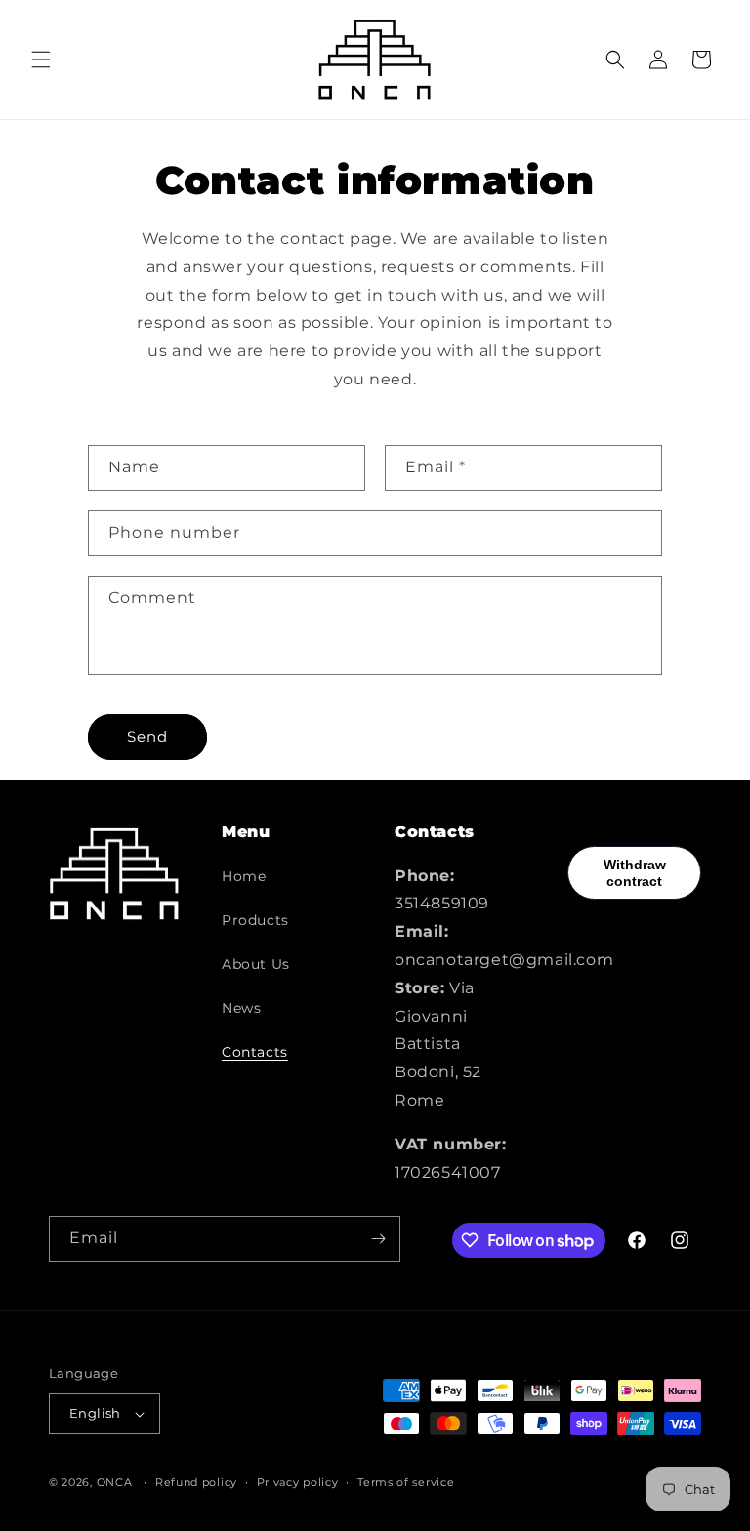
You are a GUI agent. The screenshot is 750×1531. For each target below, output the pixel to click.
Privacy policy (298, 1482)
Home (244, 876)
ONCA (115, 1482)
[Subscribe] (377, 1239)
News (241, 1008)
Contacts (255, 1052)
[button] (41, 59)
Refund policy (196, 1482)
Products (255, 920)
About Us (256, 964)
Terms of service (405, 1482)
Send (147, 736)
